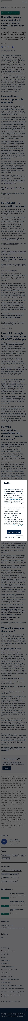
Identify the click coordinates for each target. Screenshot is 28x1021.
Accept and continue (14, 532)
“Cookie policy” (18, 525)
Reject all (19, 537)
